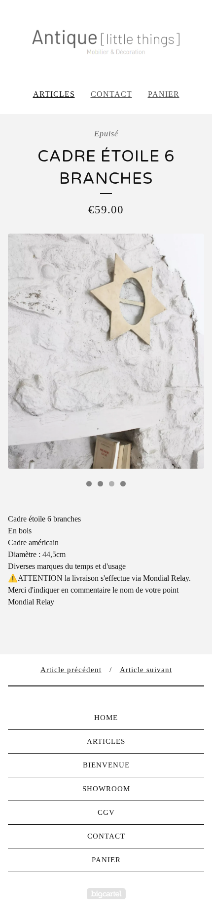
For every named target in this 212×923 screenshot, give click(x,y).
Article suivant (146, 670)
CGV (106, 812)
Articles (54, 94)
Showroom (106, 789)
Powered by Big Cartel (106, 893)
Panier (163, 94)
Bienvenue (106, 765)
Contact (111, 94)
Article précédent (71, 670)
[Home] (106, 40)
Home (106, 718)
